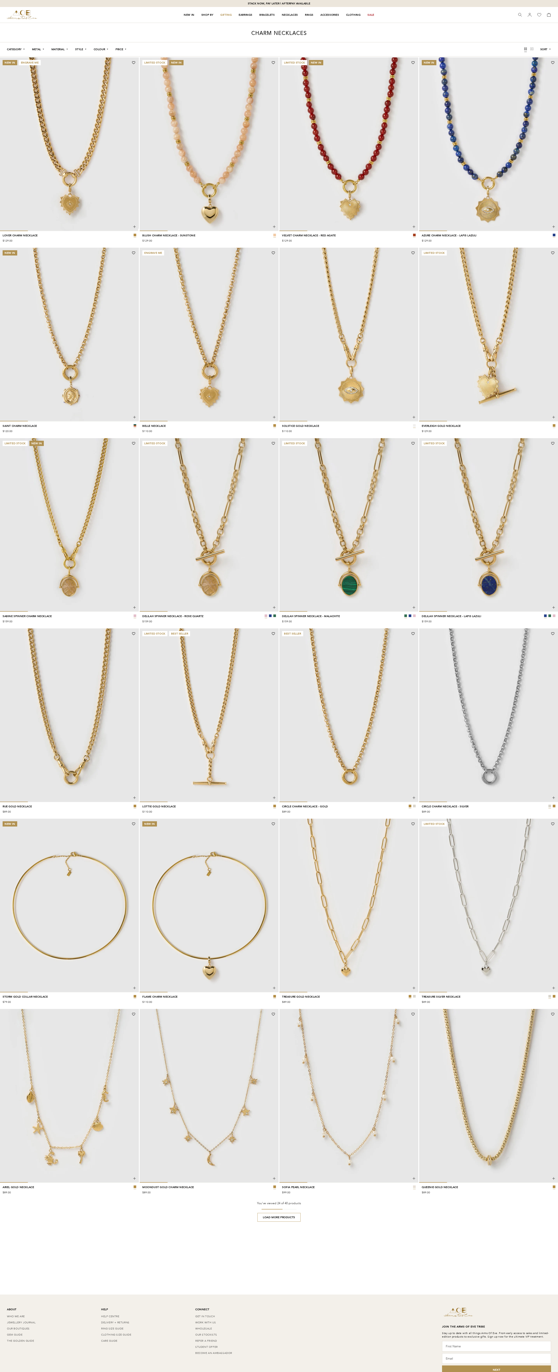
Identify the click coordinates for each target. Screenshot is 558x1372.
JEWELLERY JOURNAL (21, 1322)
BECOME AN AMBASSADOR (213, 1353)
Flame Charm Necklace (160, 996)
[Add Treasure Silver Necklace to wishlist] (552, 824)
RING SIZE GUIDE (112, 1328)
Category (14, 49)
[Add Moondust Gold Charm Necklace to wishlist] (273, 1014)
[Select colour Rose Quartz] (266, 615)
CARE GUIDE (109, 1341)
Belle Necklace (154, 426)
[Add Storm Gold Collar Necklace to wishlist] (133, 824)
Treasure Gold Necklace (301, 996)
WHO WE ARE (16, 1316)
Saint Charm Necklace (20, 426)
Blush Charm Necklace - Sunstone (169, 235)
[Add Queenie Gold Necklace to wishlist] (552, 1014)
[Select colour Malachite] (274, 615)
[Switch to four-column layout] (525, 49)
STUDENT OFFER (206, 1347)
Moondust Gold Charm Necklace (168, 1187)
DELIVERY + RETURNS (115, 1322)
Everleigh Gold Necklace (441, 426)
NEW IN (189, 15)
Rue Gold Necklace (17, 806)
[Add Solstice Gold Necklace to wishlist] (413, 253)
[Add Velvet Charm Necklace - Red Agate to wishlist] (413, 62)
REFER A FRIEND (206, 1341)
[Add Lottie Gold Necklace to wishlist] (273, 633)
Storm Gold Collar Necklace (25, 996)
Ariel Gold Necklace (18, 1187)
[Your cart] (549, 15)
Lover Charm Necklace (20, 235)
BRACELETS (267, 15)
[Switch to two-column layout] (531, 49)
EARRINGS (245, 15)
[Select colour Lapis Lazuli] (270, 615)
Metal (36, 49)
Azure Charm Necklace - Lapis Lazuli (449, 235)
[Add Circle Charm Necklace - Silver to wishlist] (552, 633)
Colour (99, 49)
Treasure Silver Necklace (441, 996)
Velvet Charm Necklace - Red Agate (309, 235)
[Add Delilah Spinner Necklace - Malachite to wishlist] (413, 443)
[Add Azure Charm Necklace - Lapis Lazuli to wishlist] (552, 62)
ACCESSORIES (329, 15)
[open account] (529, 15)
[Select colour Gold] (410, 806)
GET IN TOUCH (205, 1316)
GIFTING (226, 15)
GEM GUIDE (14, 1334)
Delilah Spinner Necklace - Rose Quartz (173, 616)
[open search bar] (520, 15)
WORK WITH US (205, 1322)
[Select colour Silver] (414, 806)
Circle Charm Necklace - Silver (445, 806)
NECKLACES (290, 15)
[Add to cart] (134, 226)
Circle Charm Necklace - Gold (305, 806)
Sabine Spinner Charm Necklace (27, 616)
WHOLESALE (203, 1328)
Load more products (279, 1217)
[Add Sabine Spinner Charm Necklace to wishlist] (133, 443)
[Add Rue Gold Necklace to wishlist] (133, 633)
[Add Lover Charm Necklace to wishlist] (133, 62)
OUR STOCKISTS (206, 1334)
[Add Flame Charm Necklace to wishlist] (273, 824)
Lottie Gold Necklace (159, 806)
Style (79, 49)
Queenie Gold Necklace (440, 1187)
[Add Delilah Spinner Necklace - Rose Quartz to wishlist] (273, 443)
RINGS (309, 15)
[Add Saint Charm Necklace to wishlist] (133, 253)
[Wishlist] (539, 15)
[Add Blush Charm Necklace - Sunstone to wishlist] (273, 62)
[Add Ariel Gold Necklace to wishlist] (133, 1014)
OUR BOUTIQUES (18, 1328)
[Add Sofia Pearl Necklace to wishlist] (413, 1014)
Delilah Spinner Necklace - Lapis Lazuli (451, 616)
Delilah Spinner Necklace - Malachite (311, 616)
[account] (529, 15)
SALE (370, 15)
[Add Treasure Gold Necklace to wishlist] (413, 824)
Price (119, 49)
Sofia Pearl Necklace (298, 1187)
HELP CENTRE (110, 1316)
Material (58, 49)
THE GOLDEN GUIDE (20, 1341)
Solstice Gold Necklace (300, 426)
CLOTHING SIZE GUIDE (116, 1334)
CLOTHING (353, 15)
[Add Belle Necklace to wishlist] (273, 253)
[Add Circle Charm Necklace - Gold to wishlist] (413, 633)
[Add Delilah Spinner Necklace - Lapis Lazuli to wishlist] (552, 443)
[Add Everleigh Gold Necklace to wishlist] (552, 253)
